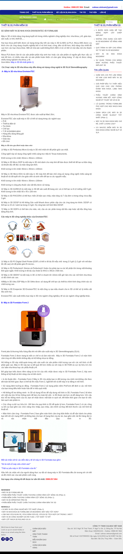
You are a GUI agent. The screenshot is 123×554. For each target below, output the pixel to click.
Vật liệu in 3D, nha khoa (66, 12)
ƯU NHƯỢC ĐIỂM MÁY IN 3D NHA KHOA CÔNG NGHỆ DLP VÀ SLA (109, 129)
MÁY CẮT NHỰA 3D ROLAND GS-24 (16, 519)
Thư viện (93, 12)
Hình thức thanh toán (40, 535)
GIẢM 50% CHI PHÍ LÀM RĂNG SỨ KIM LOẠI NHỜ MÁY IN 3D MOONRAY (109, 77)
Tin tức (83, 12)
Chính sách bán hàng (39, 546)
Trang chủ (24, 12)
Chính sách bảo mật (39, 530)
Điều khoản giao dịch (39, 541)
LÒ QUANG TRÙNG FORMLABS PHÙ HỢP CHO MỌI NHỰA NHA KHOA (109, 106)
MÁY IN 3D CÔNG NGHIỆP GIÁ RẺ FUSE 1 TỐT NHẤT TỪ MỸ (26, 517)
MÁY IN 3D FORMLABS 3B (12, 492)
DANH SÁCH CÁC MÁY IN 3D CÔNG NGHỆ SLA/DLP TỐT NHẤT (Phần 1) (109, 115)
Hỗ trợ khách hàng (28, 17)
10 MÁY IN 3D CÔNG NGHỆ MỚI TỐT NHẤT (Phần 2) (23, 509)
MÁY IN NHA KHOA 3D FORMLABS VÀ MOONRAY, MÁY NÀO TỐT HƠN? (30, 512)
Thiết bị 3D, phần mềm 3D (42, 12)
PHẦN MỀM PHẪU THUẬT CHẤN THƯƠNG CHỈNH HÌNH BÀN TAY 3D (29, 502)
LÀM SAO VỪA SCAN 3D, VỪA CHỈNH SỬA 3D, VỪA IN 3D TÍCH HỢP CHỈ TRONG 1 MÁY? (37, 514)
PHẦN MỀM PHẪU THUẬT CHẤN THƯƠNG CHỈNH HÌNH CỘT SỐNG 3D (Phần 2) (33, 495)
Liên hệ (103, 12)
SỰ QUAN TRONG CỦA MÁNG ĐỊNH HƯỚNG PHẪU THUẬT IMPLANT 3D (109, 62)
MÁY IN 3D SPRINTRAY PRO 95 (14, 500)
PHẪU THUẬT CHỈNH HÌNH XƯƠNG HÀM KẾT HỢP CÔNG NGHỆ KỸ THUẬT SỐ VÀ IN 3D (109, 97)
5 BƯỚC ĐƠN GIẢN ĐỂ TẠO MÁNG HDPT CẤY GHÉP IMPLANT (109, 32)
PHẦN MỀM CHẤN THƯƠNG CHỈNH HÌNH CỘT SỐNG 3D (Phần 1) (28, 497)
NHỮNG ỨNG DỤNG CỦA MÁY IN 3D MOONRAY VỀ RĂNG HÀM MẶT (109, 41)
